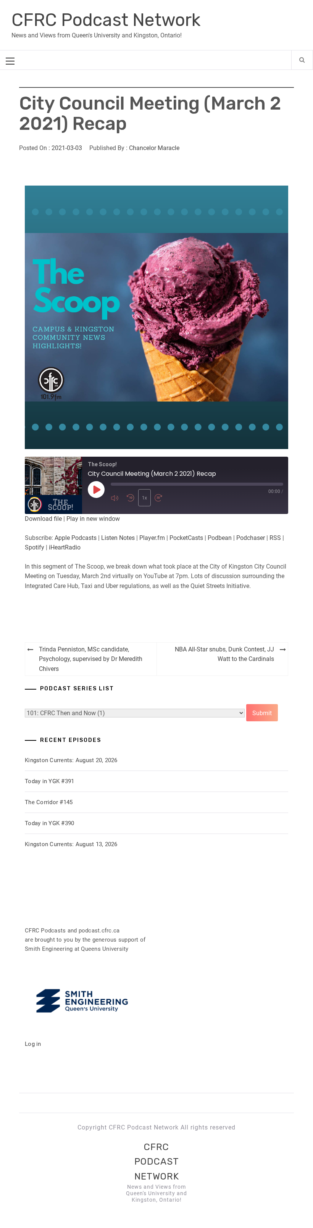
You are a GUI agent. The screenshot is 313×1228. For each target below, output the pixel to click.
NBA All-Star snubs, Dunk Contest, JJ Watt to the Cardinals (224, 654)
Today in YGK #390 (49, 823)
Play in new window (93, 518)
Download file (43, 518)
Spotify (34, 547)
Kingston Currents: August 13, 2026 (71, 844)
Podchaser (250, 537)
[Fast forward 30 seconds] (161, 497)
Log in (33, 1044)
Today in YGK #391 (49, 781)
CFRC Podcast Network (105, 20)
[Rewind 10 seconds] (130, 497)
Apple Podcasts (76, 537)
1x (144, 498)
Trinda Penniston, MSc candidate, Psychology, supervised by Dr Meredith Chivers (90, 659)
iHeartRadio (65, 547)
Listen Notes (118, 537)
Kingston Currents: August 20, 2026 (71, 760)
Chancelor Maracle (154, 148)
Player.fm (152, 537)
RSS (275, 537)
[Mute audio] (117, 497)
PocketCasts (186, 537)
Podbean (220, 537)
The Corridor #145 (49, 802)
